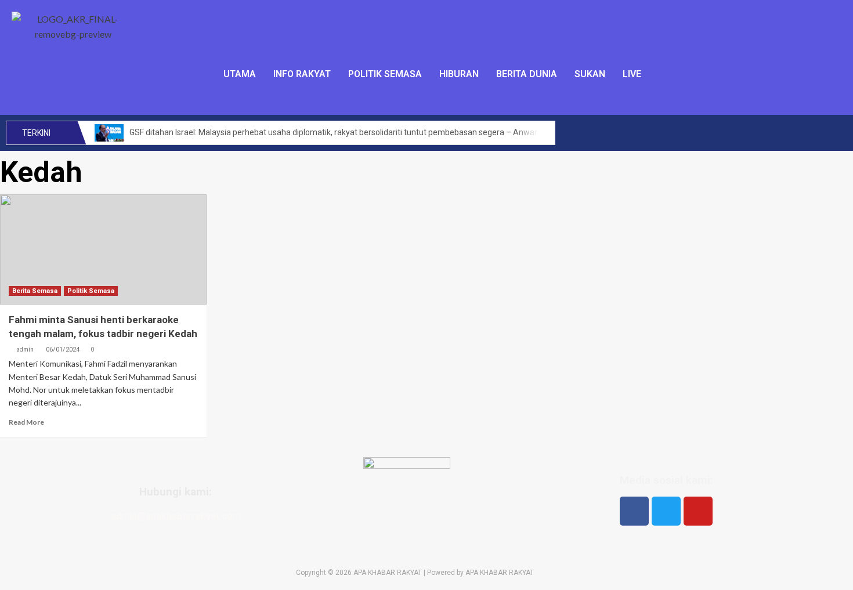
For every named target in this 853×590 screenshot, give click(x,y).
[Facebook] (634, 511)
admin (25, 349)
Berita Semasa (34, 291)
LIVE (632, 73)
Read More (26, 422)
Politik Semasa (90, 291)
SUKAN (589, 73)
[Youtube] (698, 511)
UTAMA (239, 73)
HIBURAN (459, 73)
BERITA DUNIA (526, 73)
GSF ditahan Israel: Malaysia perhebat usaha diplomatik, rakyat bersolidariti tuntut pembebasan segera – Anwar (333, 132)
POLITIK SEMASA (385, 73)
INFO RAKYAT (302, 73)
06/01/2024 (62, 349)
